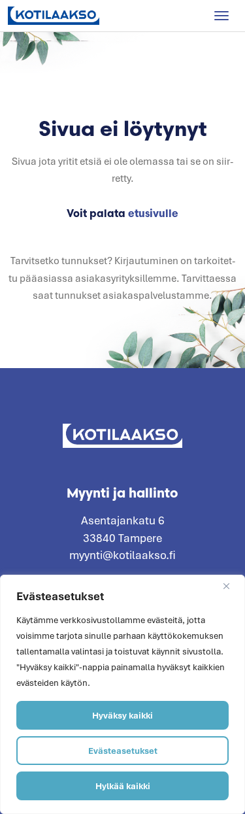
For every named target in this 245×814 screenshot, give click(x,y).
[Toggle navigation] (221, 15)
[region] (122, 694)
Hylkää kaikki (122, 786)
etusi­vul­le (153, 213)
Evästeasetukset (122, 750)
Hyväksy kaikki (122, 715)
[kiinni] (231, 586)
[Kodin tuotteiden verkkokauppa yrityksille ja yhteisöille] (53, 16)
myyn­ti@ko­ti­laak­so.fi (122, 554)
